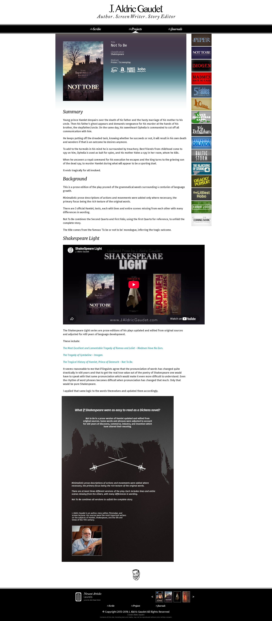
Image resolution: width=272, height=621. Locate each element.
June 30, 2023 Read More (92, 600)
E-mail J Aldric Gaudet (136, 615)
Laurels (88, 596)
